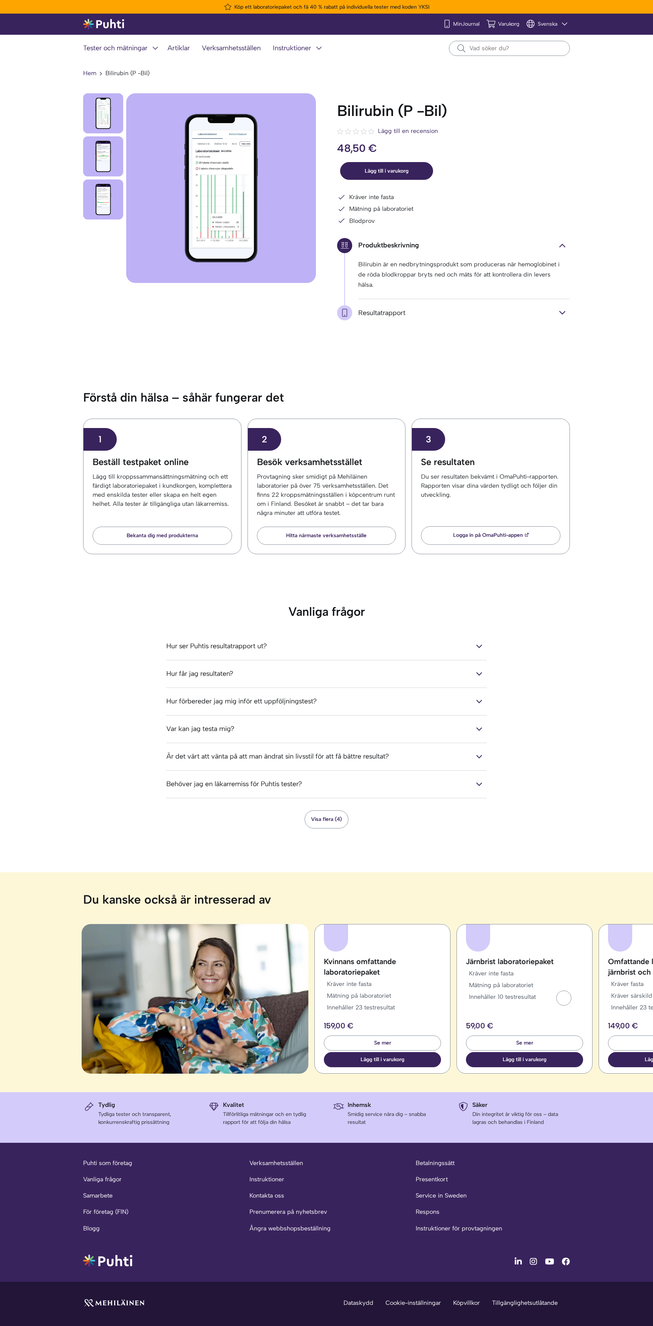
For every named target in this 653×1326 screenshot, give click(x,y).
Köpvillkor (466, 1302)
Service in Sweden (441, 1195)
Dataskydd (358, 1302)
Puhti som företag (107, 1163)
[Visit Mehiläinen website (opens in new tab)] (114, 1302)
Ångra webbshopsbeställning (290, 1228)
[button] (563, 998)
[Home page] (103, 24)
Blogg (91, 1228)
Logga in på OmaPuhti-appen (488, 535)
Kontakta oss (266, 1195)
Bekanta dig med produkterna (162, 535)
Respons (427, 1211)
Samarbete (98, 1195)
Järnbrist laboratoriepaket (510, 961)
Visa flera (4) (326, 819)
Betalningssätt (435, 1163)
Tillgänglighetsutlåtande (525, 1302)
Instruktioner (266, 1179)
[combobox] (509, 48)
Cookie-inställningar (413, 1302)
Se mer (382, 1043)
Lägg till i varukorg (387, 171)
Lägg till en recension (408, 130)
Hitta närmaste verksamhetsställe (326, 535)
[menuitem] (122, 48)
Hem (89, 73)
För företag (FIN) (105, 1211)
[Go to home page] (107, 1260)
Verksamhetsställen (276, 1163)
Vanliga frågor (102, 1179)
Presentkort (432, 1179)
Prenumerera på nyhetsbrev (288, 1211)
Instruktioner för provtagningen (459, 1228)
